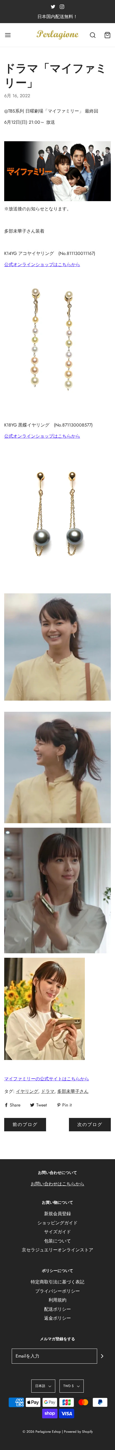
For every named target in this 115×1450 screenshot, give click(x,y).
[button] (43, 1386)
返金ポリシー (57, 1318)
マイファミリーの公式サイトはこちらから (46, 1079)
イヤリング (27, 1091)
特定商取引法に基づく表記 (57, 1282)
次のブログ (89, 1124)
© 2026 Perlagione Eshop (42, 1431)
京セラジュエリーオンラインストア (57, 1250)
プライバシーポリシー (57, 1291)
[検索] (92, 35)
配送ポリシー (57, 1309)
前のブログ (25, 1124)
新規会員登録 (57, 1213)
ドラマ (47, 1091)
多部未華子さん (72, 1091)
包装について (57, 1241)
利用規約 (57, 1300)
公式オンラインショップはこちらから (42, 264)
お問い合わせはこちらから (57, 1184)
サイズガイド (57, 1232)
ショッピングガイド (57, 1223)
